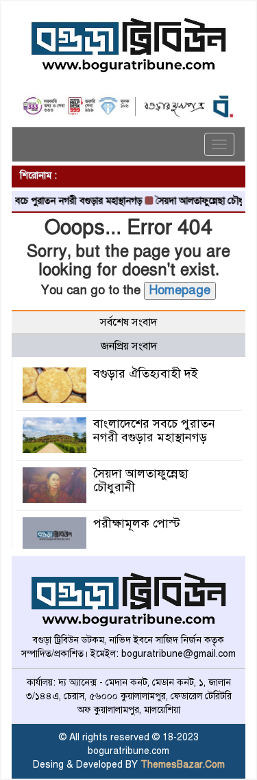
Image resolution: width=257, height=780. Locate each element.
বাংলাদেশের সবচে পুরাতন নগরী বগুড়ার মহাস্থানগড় (154, 430)
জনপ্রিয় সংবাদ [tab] (129, 346)
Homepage (179, 290)
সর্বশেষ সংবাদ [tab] (128, 322)
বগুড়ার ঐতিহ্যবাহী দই (145, 373)
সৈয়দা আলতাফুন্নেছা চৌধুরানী (201, 201)
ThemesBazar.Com (182, 764)
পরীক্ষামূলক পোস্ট (136, 523)
